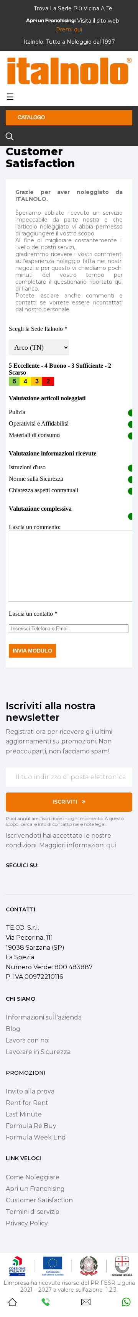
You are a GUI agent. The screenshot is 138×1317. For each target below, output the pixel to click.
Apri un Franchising (35, 1188)
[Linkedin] (50, 879)
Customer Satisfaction (39, 1200)
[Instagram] (23, 879)
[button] (69, 29)
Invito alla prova (30, 1091)
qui (111, 845)
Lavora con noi (27, 1040)
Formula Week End (36, 1137)
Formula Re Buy (31, 1126)
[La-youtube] (36, 879)
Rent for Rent (27, 1103)
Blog (13, 1029)
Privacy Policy (27, 1223)
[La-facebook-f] (9, 879)
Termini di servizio (32, 1211)
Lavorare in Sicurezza (38, 1052)
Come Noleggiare (32, 1177)
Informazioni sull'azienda (44, 1017)
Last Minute (24, 1114)
